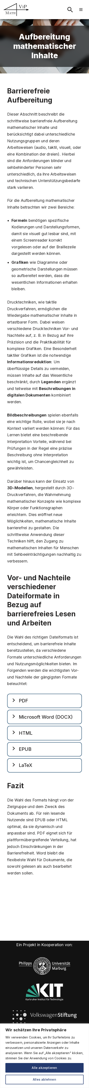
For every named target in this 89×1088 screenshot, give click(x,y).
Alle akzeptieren (44, 1068)
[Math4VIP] (16, 9)
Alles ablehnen (44, 1079)
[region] (44, 1055)
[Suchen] (70, 9)
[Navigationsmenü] (81, 9)
